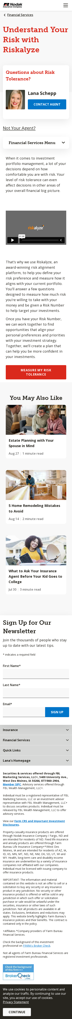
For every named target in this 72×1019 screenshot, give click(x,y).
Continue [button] (17, 1012)
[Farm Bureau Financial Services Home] (22, 5)
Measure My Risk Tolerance (36, 372)
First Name (12, 666)
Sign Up (57, 712)
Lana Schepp (42, 93)
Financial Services (20, 15)
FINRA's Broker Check (36, 945)
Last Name (11, 685)
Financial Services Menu (32, 142)
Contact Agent (47, 104)
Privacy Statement (16, 1002)
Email (7, 704)
